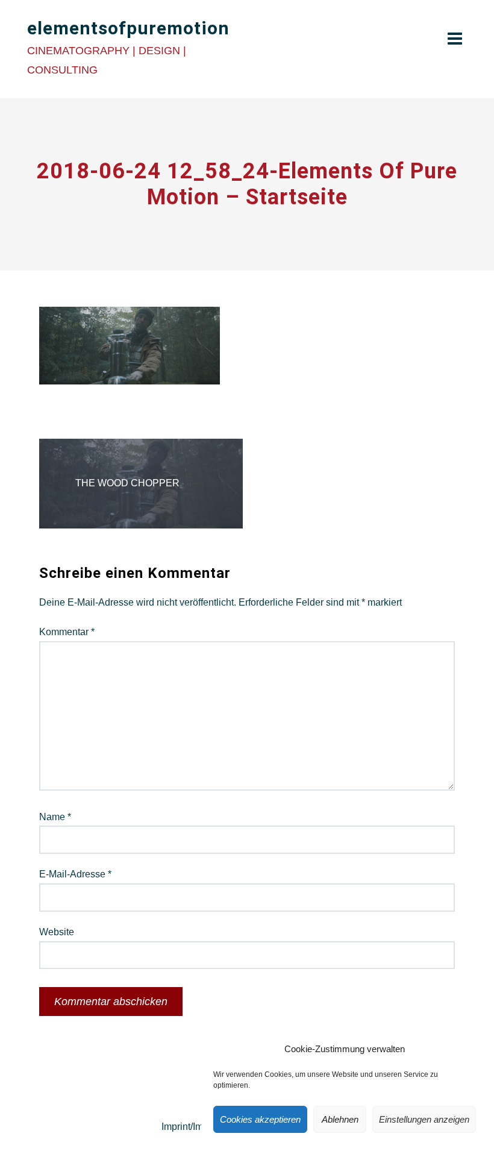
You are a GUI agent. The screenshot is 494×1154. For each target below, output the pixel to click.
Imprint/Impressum (200, 1126)
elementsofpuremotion (128, 28)
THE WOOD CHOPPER (127, 483)
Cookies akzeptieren (260, 1119)
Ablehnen (340, 1119)
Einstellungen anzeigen (424, 1119)
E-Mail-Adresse (75, 874)
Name (55, 817)
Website (56, 932)
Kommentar (67, 632)
